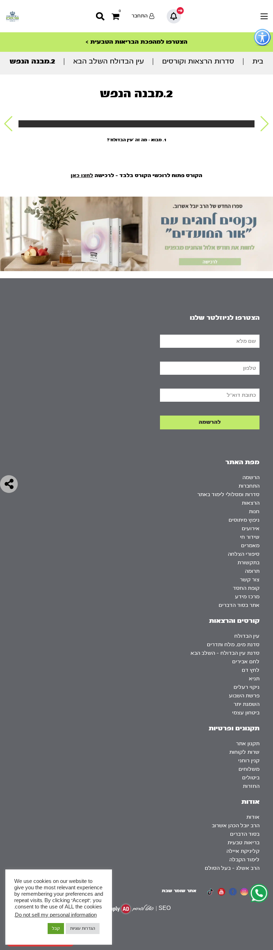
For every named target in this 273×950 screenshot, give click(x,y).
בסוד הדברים (244, 834)
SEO (165, 908)
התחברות (249, 486)
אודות (252, 817)
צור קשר (249, 580)
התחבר (140, 16)
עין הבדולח (246, 636)
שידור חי (249, 537)
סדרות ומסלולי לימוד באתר (228, 495)
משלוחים (249, 769)
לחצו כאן (82, 175)
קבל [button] (56, 928)
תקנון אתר (247, 744)
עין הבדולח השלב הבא (108, 61)
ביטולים (250, 778)
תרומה (252, 571)
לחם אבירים (245, 662)
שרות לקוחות (244, 752)
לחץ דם (250, 670)
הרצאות (250, 503)
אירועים (250, 529)
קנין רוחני (248, 761)
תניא (254, 679)
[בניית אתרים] (129, 909)
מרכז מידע (247, 597)
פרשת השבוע (244, 696)
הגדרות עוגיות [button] (82, 928)
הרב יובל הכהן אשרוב (235, 826)
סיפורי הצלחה (243, 554)
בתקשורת (248, 563)
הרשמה (250, 477)
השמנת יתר (246, 704)
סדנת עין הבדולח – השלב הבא (225, 653)
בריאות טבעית (243, 843)
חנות (254, 512)
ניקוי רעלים (246, 687)
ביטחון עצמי (245, 713)
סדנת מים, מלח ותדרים (233, 645)
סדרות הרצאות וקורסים (198, 61)
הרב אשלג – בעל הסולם (232, 868)
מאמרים (250, 546)
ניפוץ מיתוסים (244, 520)
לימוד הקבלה (244, 860)
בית (257, 61)
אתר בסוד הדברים (239, 605)
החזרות (251, 786)
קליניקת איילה (242, 851)
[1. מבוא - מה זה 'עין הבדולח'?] (136, 123)
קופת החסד (246, 588)
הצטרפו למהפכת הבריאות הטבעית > (136, 41)
